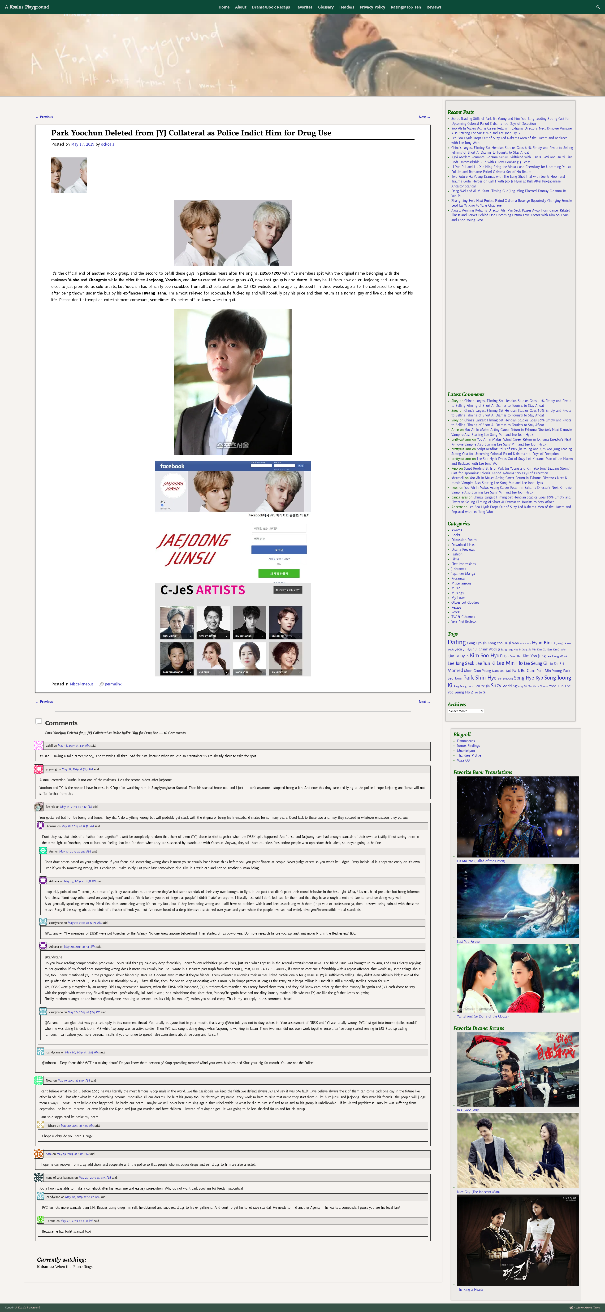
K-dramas (458, 578)
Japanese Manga (463, 574)
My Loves (458, 598)
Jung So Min (529, 649)
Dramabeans (466, 741)
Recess (455, 612)
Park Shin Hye (480, 678)
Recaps (456, 607)
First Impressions (463, 564)
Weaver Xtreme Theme (588, 1307)
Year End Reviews (463, 622)
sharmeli (457, 478)
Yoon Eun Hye (560, 686)
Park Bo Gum (523, 670)
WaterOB (463, 760)
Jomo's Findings (468, 746)
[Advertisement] (483, 309)
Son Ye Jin (482, 686)
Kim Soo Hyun (486, 655)
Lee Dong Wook (557, 656)
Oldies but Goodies (465, 602)
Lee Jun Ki (485, 663)
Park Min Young (549, 671)
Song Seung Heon (463, 686)
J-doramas (458, 569)
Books (455, 535)
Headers (346, 7)
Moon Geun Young (477, 671)
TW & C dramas (463, 617)
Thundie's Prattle (469, 755)
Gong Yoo (495, 643)
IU (553, 643)
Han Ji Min (525, 643)
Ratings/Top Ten (406, 7)
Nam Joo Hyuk (501, 671)
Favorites (303, 7)
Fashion (456, 554)
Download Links (462, 545)
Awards (456, 530)
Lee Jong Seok (461, 663)
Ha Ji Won (511, 643)
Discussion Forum (463, 540)
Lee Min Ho (510, 663)
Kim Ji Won (559, 649)
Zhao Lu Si (478, 692)
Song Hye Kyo (528, 678)
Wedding (510, 686)
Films (455, 559)
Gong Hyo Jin (477, 643)
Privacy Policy (372, 7)
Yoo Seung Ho (459, 692)
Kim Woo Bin (513, 656)
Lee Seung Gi (535, 663)
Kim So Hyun (458, 656)
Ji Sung (502, 649)
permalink (113, 684)
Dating (457, 642)
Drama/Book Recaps (271, 7)
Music (455, 588)
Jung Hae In (514, 649)
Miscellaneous (82, 684)
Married (455, 670)
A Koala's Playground (27, 6)
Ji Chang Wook (486, 649)
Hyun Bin (541, 642)
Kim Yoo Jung (534, 656)
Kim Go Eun (544, 649)
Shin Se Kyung (505, 678)
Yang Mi (522, 686)
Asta (49, 1154)
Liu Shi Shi (556, 664)
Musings (457, 593)
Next (425, 117)
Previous (43, 117)
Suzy (496, 685)
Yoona (544, 686)
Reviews (434, 7)
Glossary (326, 7)
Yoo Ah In (533, 686)
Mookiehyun (466, 751)
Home (224, 7)
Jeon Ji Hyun (464, 649)
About (240, 7)
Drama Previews (463, 549)
